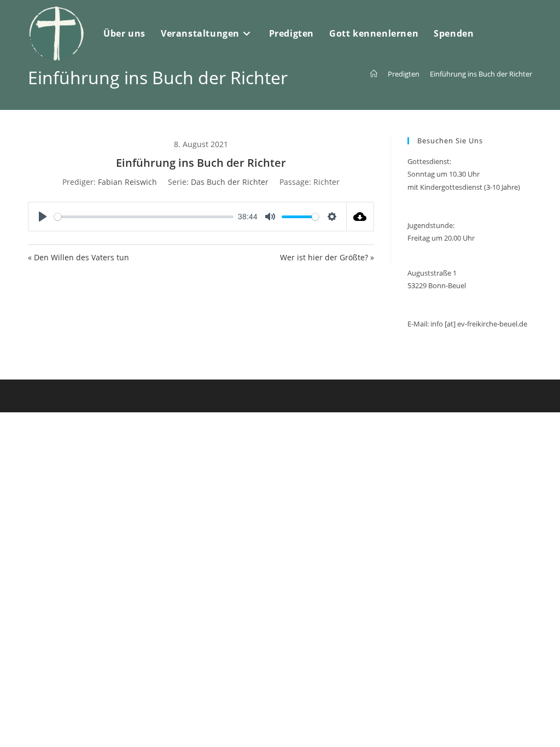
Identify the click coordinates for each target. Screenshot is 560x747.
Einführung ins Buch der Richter (481, 74)
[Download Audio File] (360, 216)
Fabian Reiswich (127, 182)
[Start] (373, 74)
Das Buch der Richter (230, 182)
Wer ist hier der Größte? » (327, 257)
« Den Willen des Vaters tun (78, 257)
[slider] (144, 217)
